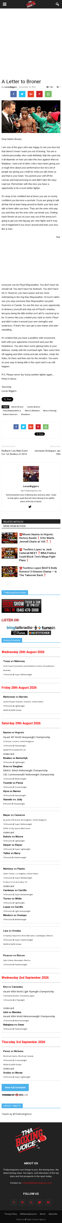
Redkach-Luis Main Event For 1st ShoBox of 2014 (15, 452)
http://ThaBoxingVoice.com (31, 491)
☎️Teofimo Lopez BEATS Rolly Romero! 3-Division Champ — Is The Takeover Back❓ (38, 571)
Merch (42, 1214)
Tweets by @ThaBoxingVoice (17, 1113)
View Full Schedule (15, 1087)
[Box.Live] (15, 1095)
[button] (57, 4)
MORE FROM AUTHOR (14, 526)
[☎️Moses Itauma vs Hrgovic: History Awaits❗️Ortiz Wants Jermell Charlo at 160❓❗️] (9, 538)
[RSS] (31, 1202)
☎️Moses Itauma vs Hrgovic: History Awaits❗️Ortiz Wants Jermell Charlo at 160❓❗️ (36, 538)
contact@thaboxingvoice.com (37, 1183)
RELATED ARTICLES (13, 522)
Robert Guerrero (10, 414)
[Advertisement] (31, 46)
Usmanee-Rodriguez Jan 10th (47, 452)
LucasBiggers (10, 87)
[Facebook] (14, 1202)
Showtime (25, 414)
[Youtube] (48, 1202)
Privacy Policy (11, 1214)
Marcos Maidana (32, 410)
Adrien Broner (17, 407)
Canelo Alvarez (33, 407)
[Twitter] (31, 507)
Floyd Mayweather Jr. (12, 410)
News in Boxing (49, 410)
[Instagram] (22, 1202)
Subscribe (52, 1214)
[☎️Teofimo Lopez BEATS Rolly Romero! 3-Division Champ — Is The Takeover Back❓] (9, 571)
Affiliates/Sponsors (28, 1214)
